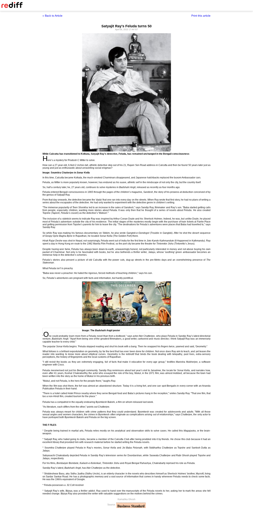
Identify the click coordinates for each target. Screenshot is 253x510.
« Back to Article (52, 15)
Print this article (201, 15)
